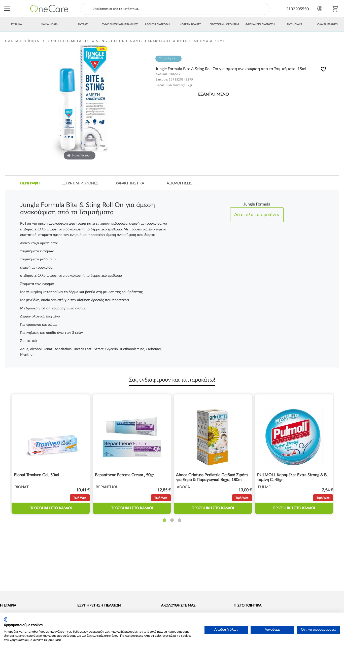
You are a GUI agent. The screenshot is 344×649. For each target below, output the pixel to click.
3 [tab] (179, 520)
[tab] (30, 183)
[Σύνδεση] (320, 9)
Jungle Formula (257, 209)
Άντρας (83, 24)
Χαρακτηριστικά (130, 183)
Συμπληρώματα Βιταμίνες (120, 24)
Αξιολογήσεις (179, 183)
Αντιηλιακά (294, 24)
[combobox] (175, 9)
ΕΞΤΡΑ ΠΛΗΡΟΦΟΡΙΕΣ (79, 183)
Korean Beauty (190, 24)
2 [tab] (172, 520)
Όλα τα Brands (327, 24)
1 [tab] (164, 520)
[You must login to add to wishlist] (323, 70)
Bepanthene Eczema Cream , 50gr (124, 475)
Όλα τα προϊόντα (22, 41)
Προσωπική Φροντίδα (224, 24)
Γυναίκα (16, 24)
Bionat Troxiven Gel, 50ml (36, 475)
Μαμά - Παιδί (49, 24)
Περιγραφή (30, 183)
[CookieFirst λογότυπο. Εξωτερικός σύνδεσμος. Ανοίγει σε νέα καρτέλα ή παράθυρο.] (6, 619)
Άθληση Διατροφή (157, 24)
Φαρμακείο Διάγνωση (260, 24)
